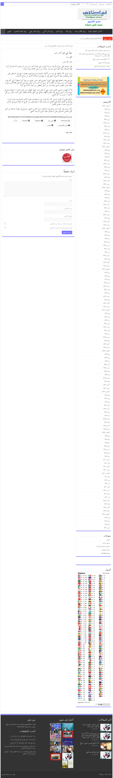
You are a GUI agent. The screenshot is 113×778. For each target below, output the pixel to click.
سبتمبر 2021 (106, 306)
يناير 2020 (107, 374)
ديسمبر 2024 (106, 174)
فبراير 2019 (107, 412)
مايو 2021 (107, 320)
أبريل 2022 (107, 283)
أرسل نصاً (94, 4)
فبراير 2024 (107, 208)
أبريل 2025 (107, 160)
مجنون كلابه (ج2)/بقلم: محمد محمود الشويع (20, 743)
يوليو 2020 (107, 354)
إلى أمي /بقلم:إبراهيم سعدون (16, 739)
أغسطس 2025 (106, 146)
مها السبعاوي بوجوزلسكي (29, 746)
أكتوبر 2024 (106, 180)
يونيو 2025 (107, 153)
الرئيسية (109, 4)
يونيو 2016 (107, 521)
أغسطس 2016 (106, 514)
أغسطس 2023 (106, 228)
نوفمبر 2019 (107, 381)
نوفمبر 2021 (107, 300)
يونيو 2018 (107, 439)
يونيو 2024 (107, 194)
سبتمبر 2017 (106, 470)
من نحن (101, 4)
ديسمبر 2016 (106, 500)
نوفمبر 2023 (107, 218)
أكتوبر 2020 (106, 344)
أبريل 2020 (107, 364)
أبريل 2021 (107, 323)
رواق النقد (68, 31)
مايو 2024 (107, 197)
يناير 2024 (107, 211)
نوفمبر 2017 (107, 463)
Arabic (73, 4)
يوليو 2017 (107, 476)
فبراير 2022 (107, 289)
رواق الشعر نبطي (34, 31)
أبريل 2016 (107, 528)
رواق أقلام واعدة (80, 31)
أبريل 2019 (107, 405)
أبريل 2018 (107, 446)
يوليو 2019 (107, 395)
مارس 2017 (106, 490)
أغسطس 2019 (106, 391)
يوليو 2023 (107, 232)
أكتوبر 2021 (106, 303)
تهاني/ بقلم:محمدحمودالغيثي (104, 62)
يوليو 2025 (107, 150)
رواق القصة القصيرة (20, 31)
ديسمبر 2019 (106, 378)
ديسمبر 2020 (106, 337)
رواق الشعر (59, 31)
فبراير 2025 (107, 167)
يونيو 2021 (107, 317)
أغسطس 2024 (106, 187)
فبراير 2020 (107, 371)
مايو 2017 (107, 483)
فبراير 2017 (107, 494)
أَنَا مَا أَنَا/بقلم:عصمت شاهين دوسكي (101, 59)
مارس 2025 (106, 163)
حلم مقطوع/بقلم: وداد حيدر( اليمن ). (19, 736)
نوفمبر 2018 (107, 422)
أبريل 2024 (107, 201)
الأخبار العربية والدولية (63, 46)
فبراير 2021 (107, 330)
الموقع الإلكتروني (68, 216)
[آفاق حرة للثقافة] (94, 17)
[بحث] (2, 4)
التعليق (70, 180)
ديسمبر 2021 (106, 296)
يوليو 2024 (107, 191)
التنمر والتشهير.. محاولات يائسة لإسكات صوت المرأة (97, 50)
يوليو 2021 (107, 313)
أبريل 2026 (107, 119)
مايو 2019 (107, 402)
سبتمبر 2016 (106, 511)
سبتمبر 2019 (106, 388)
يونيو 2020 (107, 357)
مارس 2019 (106, 408)
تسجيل (108, 539)
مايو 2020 (107, 361)
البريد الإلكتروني (67, 208)
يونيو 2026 (107, 112)
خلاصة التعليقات (106, 550)
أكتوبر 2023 (106, 221)
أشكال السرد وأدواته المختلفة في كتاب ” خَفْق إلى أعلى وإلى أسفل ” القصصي (19, 752)
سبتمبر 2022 (106, 266)
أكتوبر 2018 (106, 425)
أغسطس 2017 (106, 473)
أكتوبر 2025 (106, 140)
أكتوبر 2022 (106, 262)
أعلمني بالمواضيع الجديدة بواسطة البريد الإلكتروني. (61, 228)
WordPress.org (105, 553)
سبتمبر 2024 (106, 184)
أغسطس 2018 (106, 432)
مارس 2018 (106, 449)
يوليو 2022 (107, 272)
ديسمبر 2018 (106, 419)
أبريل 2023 (107, 242)
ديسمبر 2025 (106, 133)
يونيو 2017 (107, 480)
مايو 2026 (107, 116)
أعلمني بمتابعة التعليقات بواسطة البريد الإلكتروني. (61, 224)
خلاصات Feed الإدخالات (103, 546)
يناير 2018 (107, 456)
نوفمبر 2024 (107, 177)
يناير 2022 (107, 293)
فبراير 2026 (107, 126)
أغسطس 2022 (106, 269)
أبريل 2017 (107, 487)
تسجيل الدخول (106, 543)
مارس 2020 (106, 368)
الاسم (70, 201)
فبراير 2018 (107, 453)
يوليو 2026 (107, 109)
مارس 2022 (106, 286)
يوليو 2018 (107, 436)
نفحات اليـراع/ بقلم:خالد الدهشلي (92, 38)
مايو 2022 (107, 279)
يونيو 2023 (107, 235)
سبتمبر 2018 (106, 429)
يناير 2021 (107, 334)
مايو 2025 (107, 157)
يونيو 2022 (107, 276)
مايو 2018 (107, 442)
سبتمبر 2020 (106, 347)
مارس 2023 (106, 245)
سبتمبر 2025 (106, 143)
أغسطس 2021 (106, 310)
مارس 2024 (106, 204)
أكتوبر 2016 (106, 507)
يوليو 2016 (107, 517)
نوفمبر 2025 (107, 136)
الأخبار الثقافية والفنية (95, 31)
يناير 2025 (107, 170)
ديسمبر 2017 (106, 459)
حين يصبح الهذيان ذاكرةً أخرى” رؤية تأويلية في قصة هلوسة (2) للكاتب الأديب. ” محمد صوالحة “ (94, 55)
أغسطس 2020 (106, 351)
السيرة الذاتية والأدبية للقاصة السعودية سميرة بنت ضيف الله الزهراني (19, 747)
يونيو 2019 (107, 398)
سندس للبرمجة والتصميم (7, 774)
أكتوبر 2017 (106, 466)
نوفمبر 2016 (107, 504)
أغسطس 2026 (106, 106)
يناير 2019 (107, 415)
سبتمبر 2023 (106, 225)
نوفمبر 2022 (107, 259)
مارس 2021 (106, 327)
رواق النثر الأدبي (48, 31)
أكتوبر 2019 (106, 385)
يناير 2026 (107, 129)
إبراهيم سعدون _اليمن (30, 739)
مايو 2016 (107, 524)
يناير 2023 (107, 252)
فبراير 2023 (107, 249)
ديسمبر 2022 (106, 255)
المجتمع (9, 31)
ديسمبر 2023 (106, 214)
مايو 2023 (107, 238)
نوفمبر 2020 (107, 340)
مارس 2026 (106, 123)
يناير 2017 (107, 497)
